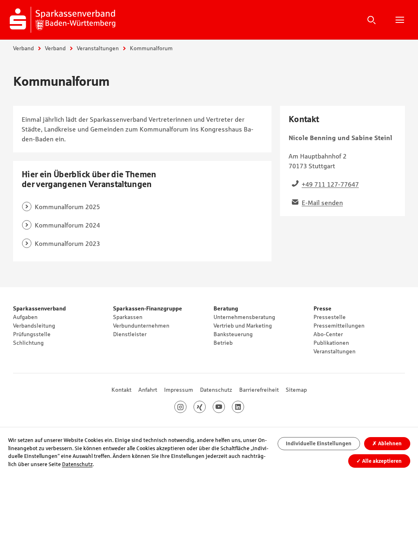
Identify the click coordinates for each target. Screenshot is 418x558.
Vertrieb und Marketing (242, 325)
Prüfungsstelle (32, 334)
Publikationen (331, 342)
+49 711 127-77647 (330, 184)
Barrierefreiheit (259, 389)
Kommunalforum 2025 (67, 206)
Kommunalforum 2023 (67, 243)
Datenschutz (216, 389)
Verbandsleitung (34, 325)
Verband (23, 48)
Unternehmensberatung (244, 317)
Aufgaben (25, 317)
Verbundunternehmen (141, 325)
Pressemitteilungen (339, 325)
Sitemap (296, 389)
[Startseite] (64, 19)
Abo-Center (328, 334)
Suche (371, 19)
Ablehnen (387, 443)
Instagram (186, 407)
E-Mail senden (322, 202)
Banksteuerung (233, 334)
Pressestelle (330, 317)
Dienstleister (130, 334)
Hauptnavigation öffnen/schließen (399, 19)
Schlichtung (28, 342)
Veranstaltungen (98, 48)
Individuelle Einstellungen (318, 443)
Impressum (178, 389)
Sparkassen (127, 317)
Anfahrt (147, 389)
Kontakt (121, 389)
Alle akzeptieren (379, 461)
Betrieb (223, 342)
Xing (205, 407)
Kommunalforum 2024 (67, 225)
